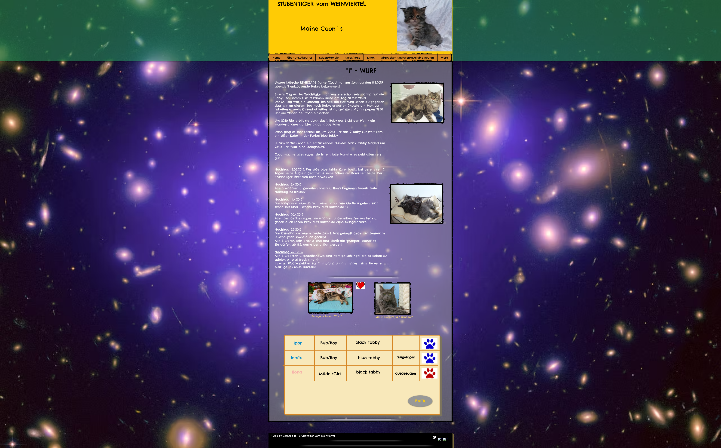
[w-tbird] (434, 437)
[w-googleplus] (445, 440)
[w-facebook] (440, 440)
